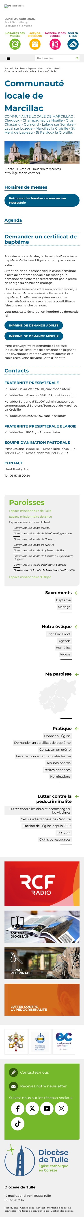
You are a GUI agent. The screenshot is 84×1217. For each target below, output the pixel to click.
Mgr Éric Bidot (59, 634)
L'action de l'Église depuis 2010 (47, 826)
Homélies (63, 647)
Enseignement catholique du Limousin (64, 1042)
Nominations (60, 776)
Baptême (63, 600)
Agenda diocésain (35, 34)
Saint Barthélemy (16, 22)
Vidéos (65, 654)
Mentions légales (57, 1207)
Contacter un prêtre (55, 749)
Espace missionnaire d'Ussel (44, 68)
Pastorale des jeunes (55, 34)
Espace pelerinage (21, 971)
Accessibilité (27, 1207)
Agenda (64, 641)
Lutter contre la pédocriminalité (29, 1008)
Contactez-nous (34, 1072)
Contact (40, 1207)
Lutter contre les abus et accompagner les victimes (40, 810)
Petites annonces (57, 770)
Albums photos (59, 763)
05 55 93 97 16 (14, 1200)
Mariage (64, 607)
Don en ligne (73, 34)
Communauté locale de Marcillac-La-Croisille (30, 71)
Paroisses (20, 68)
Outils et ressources (55, 839)
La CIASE (64, 833)
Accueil (8, 68)
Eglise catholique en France (40, 1042)
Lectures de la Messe (18, 25)
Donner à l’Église (57, 736)
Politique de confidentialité (33, 1210)
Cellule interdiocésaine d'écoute (46, 819)
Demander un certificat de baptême (42, 742)
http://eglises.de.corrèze (21, 173)
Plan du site (11, 1207)
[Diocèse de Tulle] (14, 6)
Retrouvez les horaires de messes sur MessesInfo (37, 200)
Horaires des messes (15, 34)
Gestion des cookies (62, 1210)
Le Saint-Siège (16, 1041)
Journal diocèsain (20, 935)
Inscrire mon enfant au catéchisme (43, 756)
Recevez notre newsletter (43, 1086)
